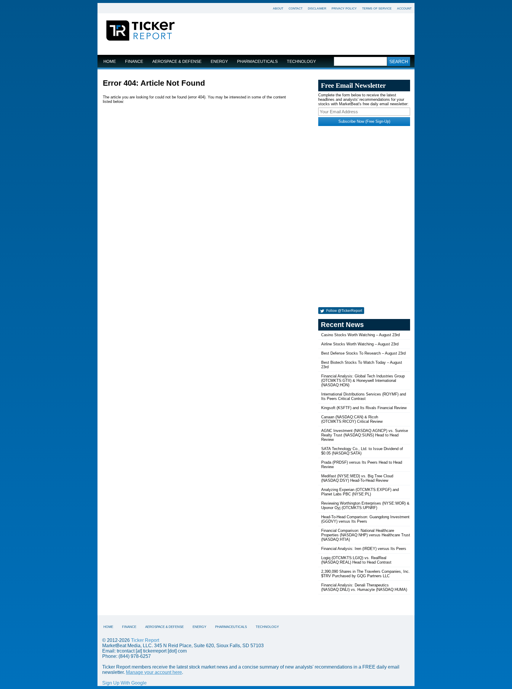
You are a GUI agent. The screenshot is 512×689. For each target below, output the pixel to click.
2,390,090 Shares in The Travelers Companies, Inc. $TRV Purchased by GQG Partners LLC (365, 573)
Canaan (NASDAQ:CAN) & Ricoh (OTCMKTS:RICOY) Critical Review (352, 419)
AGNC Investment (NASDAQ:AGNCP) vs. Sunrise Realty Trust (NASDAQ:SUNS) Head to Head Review (364, 435)
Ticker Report (145, 640)
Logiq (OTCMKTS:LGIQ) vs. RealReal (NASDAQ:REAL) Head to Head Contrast (356, 560)
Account (404, 8)
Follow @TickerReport (343, 311)
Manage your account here (154, 672)
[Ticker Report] (140, 31)
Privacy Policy (344, 8)
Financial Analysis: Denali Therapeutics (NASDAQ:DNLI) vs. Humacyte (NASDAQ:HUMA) (364, 587)
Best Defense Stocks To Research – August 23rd (363, 353)
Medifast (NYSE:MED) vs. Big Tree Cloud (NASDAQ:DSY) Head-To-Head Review (357, 478)
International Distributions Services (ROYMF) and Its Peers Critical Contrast (363, 396)
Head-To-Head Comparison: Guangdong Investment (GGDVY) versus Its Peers (365, 519)
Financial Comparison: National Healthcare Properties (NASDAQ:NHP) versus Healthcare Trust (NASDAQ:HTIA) (365, 535)
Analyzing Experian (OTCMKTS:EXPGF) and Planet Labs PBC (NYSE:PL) (360, 491)
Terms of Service (377, 8)
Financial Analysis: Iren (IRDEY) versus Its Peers (363, 548)
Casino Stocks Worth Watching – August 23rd (360, 335)
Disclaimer (317, 8)
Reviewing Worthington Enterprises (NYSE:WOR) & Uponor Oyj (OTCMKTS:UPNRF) (365, 505)
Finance (134, 61)
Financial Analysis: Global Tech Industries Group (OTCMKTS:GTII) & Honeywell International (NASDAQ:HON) (363, 380)
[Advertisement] (299, 34)
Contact (296, 8)
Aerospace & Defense (176, 61)
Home (109, 61)
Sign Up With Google (124, 682)
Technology (301, 61)
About (278, 8)
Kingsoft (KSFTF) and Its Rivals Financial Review (364, 408)
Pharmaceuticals (257, 61)
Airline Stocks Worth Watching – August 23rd (360, 344)
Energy (219, 61)
